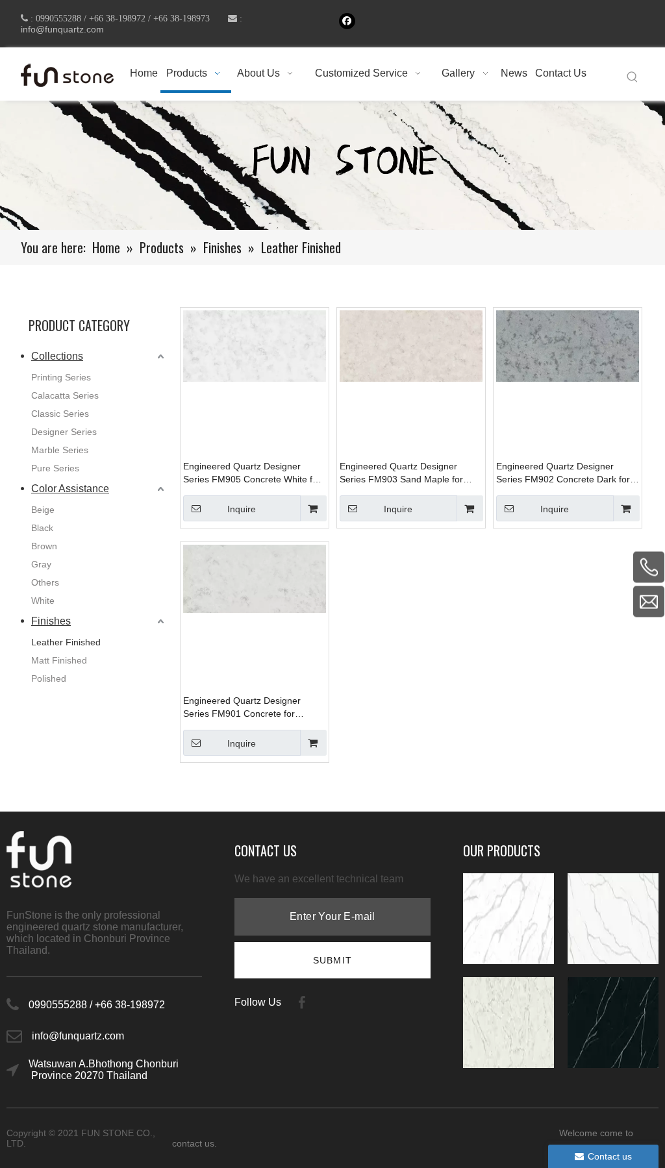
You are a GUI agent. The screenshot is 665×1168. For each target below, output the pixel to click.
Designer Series (64, 432)
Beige (43, 509)
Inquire (241, 509)
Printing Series (61, 377)
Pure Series (55, 468)
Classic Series (60, 413)
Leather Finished (66, 642)
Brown (44, 546)
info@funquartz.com (62, 29)
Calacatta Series (65, 395)
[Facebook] (347, 21)
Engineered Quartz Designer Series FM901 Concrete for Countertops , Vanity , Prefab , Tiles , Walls (245, 707)
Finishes (51, 621)
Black (42, 528)
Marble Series (59, 450)
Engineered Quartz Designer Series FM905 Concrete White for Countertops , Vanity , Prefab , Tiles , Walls (252, 473)
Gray (41, 564)
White (43, 600)
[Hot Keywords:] (632, 77)
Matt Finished (59, 660)
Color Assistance (70, 488)
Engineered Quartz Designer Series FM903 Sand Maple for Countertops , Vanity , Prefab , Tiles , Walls (401, 473)
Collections (57, 356)
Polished (48, 678)
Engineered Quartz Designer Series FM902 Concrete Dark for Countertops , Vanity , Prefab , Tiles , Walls (563, 473)
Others (45, 582)
